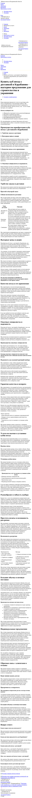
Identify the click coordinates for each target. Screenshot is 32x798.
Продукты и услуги (6, 8)
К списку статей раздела (10, 97)
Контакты (3, 7)
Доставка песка (8, 11)
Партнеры (23, 783)
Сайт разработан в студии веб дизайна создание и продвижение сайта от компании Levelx (14, 785)
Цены (2, 4)
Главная (3, 3)
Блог (2, 15)
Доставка (6, 12)
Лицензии (3, 6)
